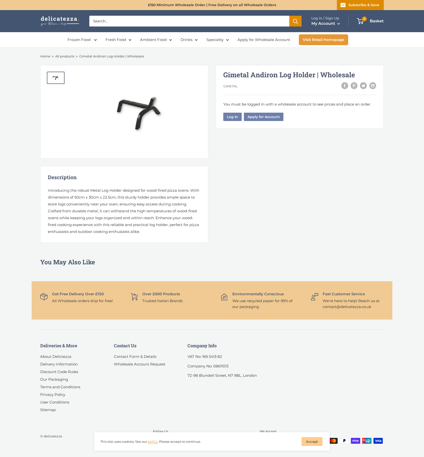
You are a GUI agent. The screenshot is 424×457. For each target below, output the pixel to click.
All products (64, 56)
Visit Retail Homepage (323, 39)
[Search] (295, 21)
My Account (323, 23)
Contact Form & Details (135, 356)
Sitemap (48, 409)
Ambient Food (153, 39)
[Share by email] (372, 85)
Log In (232, 116)
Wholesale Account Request (139, 364)
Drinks (186, 39)
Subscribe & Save (363, 5)
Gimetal (230, 86)
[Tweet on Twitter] (363, 85)
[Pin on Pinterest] (354, 85)
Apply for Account (264, 116)
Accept (312, 442)
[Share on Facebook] (344, 85)
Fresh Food (116, 39)
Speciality (215, 39)
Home (45, 56)
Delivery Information (59, 364)
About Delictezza (55, 356)
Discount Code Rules (59, 371)
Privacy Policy (52, 394)
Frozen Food (79, 39)
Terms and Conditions (60, 387)
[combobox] (189, 21)
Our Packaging (54, 379)
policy (153, 442)
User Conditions (54, 402)
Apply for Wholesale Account (264, 39)
